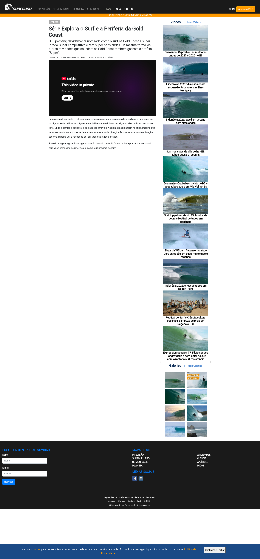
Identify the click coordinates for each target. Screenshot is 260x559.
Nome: (5, 454)
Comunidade (140, 462)
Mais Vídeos (194, 22)
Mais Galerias (195, 365)
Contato (131, 501)
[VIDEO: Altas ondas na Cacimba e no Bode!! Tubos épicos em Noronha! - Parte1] (197, 413)
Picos (200, 465)
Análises (202, 462)
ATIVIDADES (204, 454)
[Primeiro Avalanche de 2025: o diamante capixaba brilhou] (197, 396)
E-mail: (5, 467)
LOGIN (231, 9)
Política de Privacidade (129, 497)
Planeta (137, 465)
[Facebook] (134, 478)
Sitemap (121, 501)
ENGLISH (147, 501)
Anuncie (111, 501)
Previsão (138, 454)
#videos (54, 22)
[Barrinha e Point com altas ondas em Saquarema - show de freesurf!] (175, 396)
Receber (8, 481)
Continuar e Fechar (214, 550)
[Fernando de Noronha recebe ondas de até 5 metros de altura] (197, 429)
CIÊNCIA (201, 458)
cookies (35, 549)
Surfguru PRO (141, 458)
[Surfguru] (18, 7)
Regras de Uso (110, 497)
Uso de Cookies (148, 497)
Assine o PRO (245, 9)
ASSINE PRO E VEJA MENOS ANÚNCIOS (130, 15)
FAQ (108, 9)
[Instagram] (140, 478)
